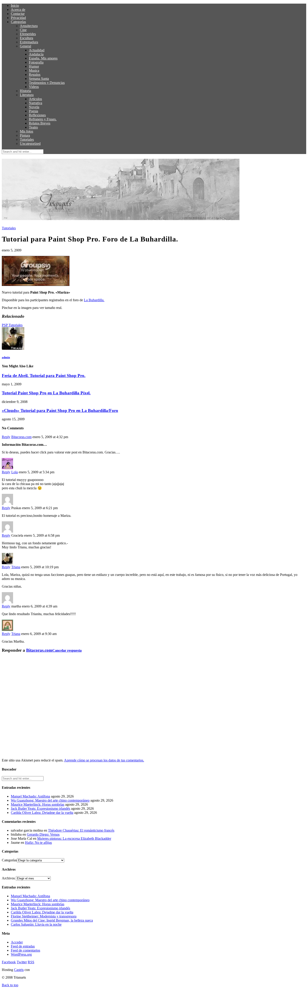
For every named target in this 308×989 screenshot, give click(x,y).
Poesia (33, 111)
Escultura (26, 38)
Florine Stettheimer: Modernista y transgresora (43, 916)
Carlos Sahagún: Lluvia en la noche (36, 924)
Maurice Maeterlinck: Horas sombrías (37, 804)
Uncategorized (30, 143)
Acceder (17, 942)
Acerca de (18, 10)
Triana (15, 567)
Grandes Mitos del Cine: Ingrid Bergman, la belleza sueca (52, 920)
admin (6, 357)
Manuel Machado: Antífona (30, 796)
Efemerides (28, 34)
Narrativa (35, 103)
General (25, 46)
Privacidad (18, 18)
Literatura (27, 95)
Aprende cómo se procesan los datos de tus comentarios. (104, 760)
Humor (34, 66)
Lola (14, 472)
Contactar (18, 14)
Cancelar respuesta (67, 650)
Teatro (33, 127)
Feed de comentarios (25, 950)
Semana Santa (39, 78)
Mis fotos (26, 131)
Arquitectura (29, 26)
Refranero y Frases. (43, 119)
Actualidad (36, 50)
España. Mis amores (43, 58)
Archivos (8, 878)
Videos (34, 87)
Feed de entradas (23, 946)
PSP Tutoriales (12, 325)
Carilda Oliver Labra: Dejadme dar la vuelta (42, 812)
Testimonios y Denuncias (47, 83)
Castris (19, 970)
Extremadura (29, 42)
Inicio (15, 5)
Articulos (35, 99)
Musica (34, 70)
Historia (25, 91)
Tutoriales (27, 139)
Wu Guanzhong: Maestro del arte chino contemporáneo (50, 800)
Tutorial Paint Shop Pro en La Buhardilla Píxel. (46, 393)
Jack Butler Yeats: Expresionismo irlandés (40, 808)
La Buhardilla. (94, 300)
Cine (23, 30)
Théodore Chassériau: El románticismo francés (81, 830)
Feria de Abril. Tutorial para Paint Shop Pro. (43, 375)
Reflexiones (37, 115)
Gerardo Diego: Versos (43, 834)
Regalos (34, 74)
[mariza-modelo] (35, 285)
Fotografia (36, 62)
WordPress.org (21, 954)
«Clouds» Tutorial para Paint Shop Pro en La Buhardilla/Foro (60, 410)
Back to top (10, 985)
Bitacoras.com (21, 437)
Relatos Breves (39, 123)
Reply (6, 437)
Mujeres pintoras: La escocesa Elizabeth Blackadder (74, 838)
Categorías (18, 22)
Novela (34, 107)
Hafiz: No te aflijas (38, 842)
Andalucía (36, 54)
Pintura (25, 135)
